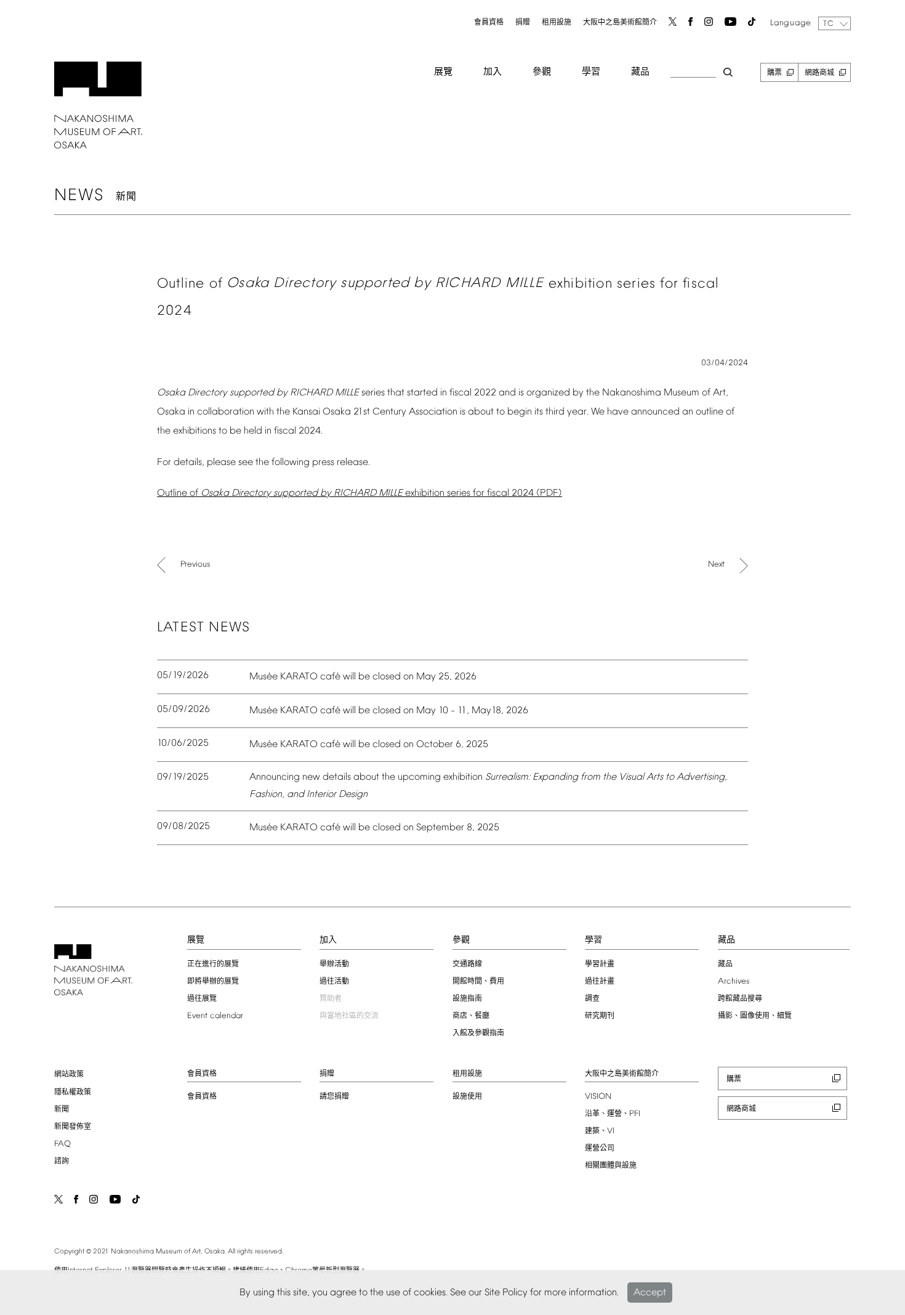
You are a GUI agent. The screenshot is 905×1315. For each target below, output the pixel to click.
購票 (774, 73)
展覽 (443, 72)
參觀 (542, 72)
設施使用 (467, 1097)
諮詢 (61, 1161)
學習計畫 (599, 964)
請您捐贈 (334, 1097)
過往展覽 (202, 999)
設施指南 (467, 999)
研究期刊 (599, 1016)
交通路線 (467, 964)
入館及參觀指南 (478, 1033)
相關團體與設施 (611, 1166)
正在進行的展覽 (213, 964)
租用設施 (556, 22)
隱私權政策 (72, 1092)
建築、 (599, 1131)
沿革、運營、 (612, 1114)
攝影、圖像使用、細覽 (755, 1016)
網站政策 (69, 1074)
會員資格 (489, 22)
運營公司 (599, 1148)
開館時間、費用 (478, 981)
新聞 (61, 1110)
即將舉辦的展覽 (213, 981)
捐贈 (522, 22)
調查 (592, 999)
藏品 (640, 72)
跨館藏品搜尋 (740, 999)
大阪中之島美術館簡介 (620, 22)
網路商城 (819, 73)
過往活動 (334, 981)
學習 (591, 72)
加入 (492, 72)
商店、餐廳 (470, 1016)
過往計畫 (599, 981)
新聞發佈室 (72, 1127)
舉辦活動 (334, 964)
